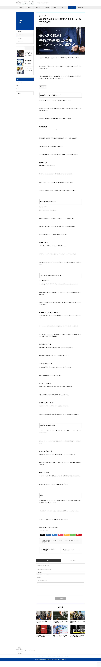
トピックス (29, 48)
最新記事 (19, 31)
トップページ (20, 7)
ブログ (72, 7)
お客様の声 (37, 7)
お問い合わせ (80, 7)
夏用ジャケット (50, 540)
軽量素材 (72, 540)
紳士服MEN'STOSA (45, 540)
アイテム (29, 7)
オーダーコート (21, 41)
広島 (44, 541)
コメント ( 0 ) (48, 560)
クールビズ (60, 540)
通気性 (70, 540)
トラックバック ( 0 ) (73, 560)
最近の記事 (20, 48)
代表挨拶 (63, 7)
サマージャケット (65, 540)
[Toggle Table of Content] (44, 87)
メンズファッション (48, 541)
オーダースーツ (21, 34)
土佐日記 (19, 38)
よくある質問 (46, 7)
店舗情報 (54, 7)
